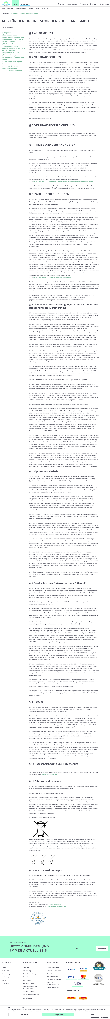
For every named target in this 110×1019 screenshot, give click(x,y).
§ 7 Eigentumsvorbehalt (11, 53)
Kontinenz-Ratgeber (54, 971)
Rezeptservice (28, 977)
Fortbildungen (25, 4)
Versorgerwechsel (29, 991)
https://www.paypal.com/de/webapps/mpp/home (52, 277)
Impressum (104, 1017)
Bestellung (27, 971)
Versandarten (72, 991)
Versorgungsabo (29, 983)
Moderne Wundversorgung (53, 983)
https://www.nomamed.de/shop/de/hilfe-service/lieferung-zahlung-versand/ (63, 181)
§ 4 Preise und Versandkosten (13, 39)
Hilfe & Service (30, 962)
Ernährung (31, 8)
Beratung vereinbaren (31, 994)
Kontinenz (10, 8)
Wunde (38, 8)
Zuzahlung (27, 980)
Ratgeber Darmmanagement (53, 975)
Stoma (4, 8)
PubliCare (45, 8)
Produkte (6, 962)
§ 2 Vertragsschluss (9, 35)
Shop (15, 4)
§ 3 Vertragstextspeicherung (13, 37)
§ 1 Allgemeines (7, 33)
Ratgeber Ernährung (54, 979)
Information (53, 962)
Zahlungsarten (73, 962)
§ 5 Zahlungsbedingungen (11, 42)
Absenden (102, 949)
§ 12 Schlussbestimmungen (12, 70)
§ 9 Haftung (6, 59)
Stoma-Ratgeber (53, 968)
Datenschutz (95, 1017)
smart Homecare (53, 987)
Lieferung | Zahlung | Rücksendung (30, 987)
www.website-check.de (57, 907)
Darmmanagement (20, 8)
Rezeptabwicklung (29, 974)
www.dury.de (56, 904)
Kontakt (26, 968)
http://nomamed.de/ (49, 774)
